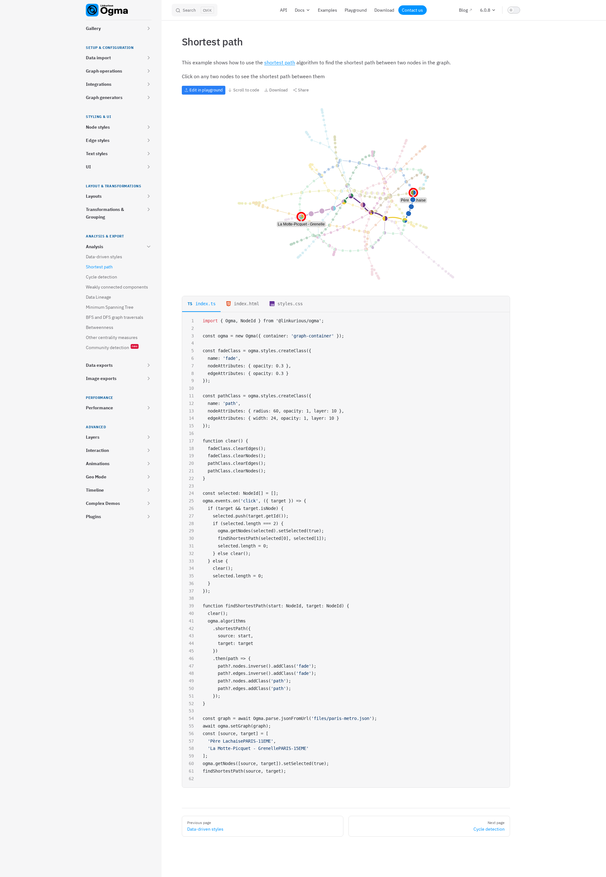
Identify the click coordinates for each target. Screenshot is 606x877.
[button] (149, 28)
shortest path (279, 62)
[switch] (514, 10)
